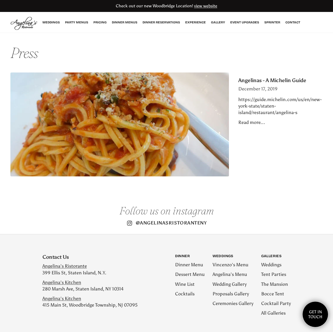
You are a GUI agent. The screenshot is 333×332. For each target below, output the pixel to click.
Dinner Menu (189, 265)
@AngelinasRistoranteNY (171, 223)
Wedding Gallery (230, 284)
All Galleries (273, 313)
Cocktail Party (276, 303)
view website (205, 5)
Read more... (251, 122)
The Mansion (274, 284)
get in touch (315, 314)
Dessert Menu (190, 274)
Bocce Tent (272, 294)
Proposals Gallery (231, 294)
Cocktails (185, 294)
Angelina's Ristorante (64, 266)
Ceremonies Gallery (233, 303)
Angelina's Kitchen (61, 282)
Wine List (185, 284)
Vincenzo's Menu (230, 265)
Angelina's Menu (230, 274)
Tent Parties (273, 274)
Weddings (271, 265)
